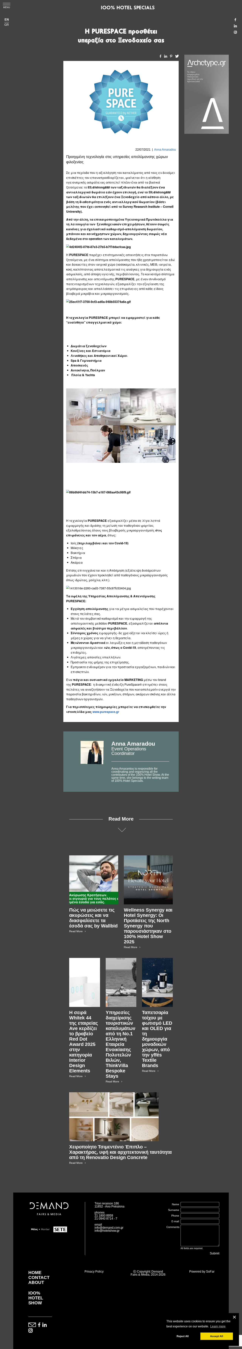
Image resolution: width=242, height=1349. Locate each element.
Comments (172, 1226)
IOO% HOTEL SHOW (35, 1298)
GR (6, 24)
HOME (34, 1272)
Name (175, 1204)
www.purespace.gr (105, 712)
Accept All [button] (216, 1336)
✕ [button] (234, 1317)
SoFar (210, 1271)
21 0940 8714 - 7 (106, 1218)
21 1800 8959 (104, 1215)
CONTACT (39, 1277)
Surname (173, 1209)
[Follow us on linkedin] (44, 1325)
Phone (175, 1215)
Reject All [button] (183, 1336)
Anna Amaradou (165, 149)
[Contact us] (32, 1325)
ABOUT (36, 1282)
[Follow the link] (92, 761)
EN (7, 19)
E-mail (175, 1221)
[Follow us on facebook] (39, 1325)
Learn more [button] (218, 1326)
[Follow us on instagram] (30, 1330)
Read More (76, 931)
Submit (214, 1253)
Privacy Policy (94, 1271)
